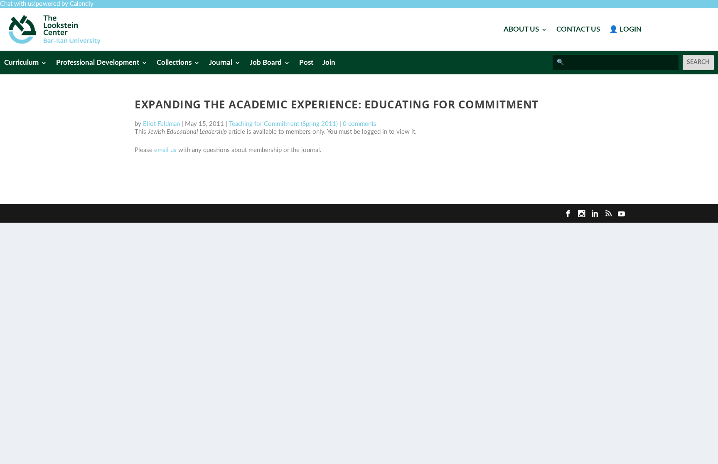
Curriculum (21, 63)
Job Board (266, 63)
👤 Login (625, 30)
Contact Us (578, 30)
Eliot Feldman (161, 124)
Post (306, 63)
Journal (220, 63)
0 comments (359, 124)
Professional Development (97, 63)
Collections (174, 63)
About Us (521, 30)
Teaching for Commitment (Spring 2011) (283, 124)
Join (328, 63)
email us (165, 150)
